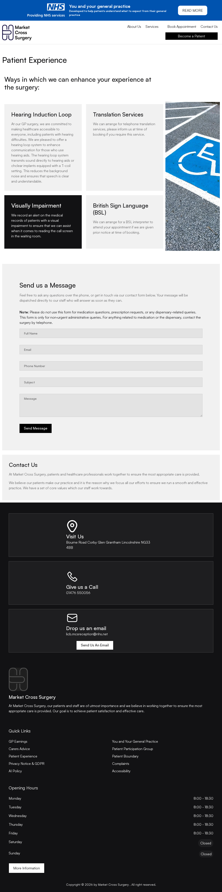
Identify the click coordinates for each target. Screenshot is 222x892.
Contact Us (209, 26)
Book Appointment (181, 26)
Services (151, 26)
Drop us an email (86, 628)
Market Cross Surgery (32, 697)
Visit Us (75, 536)
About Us (134, 26)
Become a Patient (191, 36)
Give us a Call (82, 587)
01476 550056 (78, 593)
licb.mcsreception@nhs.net (87, 634)
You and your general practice (99, 6)
